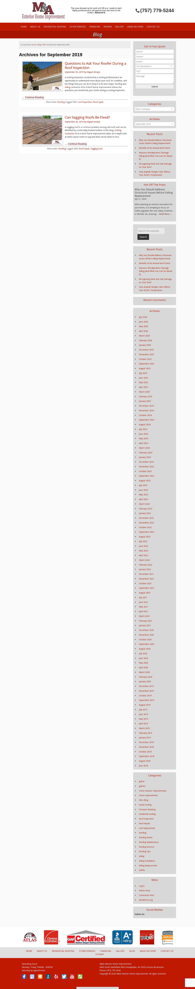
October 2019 (145, 695)
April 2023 (143, 499)
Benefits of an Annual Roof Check (154, 148)
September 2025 (146, 363)
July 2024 (143, 429)
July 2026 (143, 317)
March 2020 (144, 672)
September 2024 (146, 419)
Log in (142, 886)
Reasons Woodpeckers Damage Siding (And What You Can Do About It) (155, 156)
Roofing (61, 102)
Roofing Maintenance (149, 842)
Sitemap (99, 954)
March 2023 (144, 504)
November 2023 (146, 466)
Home (29, 951)
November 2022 (146, 522)
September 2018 (146, 756)
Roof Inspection (146, 818)
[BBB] (117, 943)
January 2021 (145, 625)
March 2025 (144, 391)
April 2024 (143, 443)
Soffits (142, 870)
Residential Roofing (63, 951)
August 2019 (144, 704)
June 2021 (143, 602)
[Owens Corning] (47, 943)
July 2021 (143, 597)
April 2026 (143, 331)
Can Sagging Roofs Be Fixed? (87, 117)
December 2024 (146, 405)
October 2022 (145, 527)
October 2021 (145, 583)
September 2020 (146, 644)
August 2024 (144, 424)
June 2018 (143, 765)
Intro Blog (143, 800)
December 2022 (146, 518)
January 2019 (145, 737)
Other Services (87, 951)
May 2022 (143, 550)
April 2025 (143, 387)
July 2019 (143, 709)
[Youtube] (72, 976)
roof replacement (147, 828)
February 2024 (145, 452)
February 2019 (145, 733)
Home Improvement (148, 795)
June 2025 (143, 377)
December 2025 (146, 349)
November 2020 (146, 634)
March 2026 (144, 335)
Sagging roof (96, 148)
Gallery (120, 951)
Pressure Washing (147, 809)
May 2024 (143, 438)
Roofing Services (146, 846)
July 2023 (143, 485)
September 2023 (146, 475)
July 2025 (143, 373)
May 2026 (143, 326)
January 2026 (145, 345)
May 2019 (143, 718)
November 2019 (146, 690)
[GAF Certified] (81, 943)
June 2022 (143, 546)
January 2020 (145, 681)
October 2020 (145, 639)
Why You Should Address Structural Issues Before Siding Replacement (154, 192)
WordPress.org (146, 900)
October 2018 (145, 751)
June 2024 (143, 434)
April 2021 (143, 611)
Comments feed (146, 895)
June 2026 (143, 321)
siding (67, 87)
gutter (141, 781)
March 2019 (144, 728)
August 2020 (144, 648)
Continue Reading (34, 97)
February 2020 (145, 677)
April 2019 (143, 723)
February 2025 (145, 396)
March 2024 (144, 447)
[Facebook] (24, 976)
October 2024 (145, 415)
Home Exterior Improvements (152, 790)
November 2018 (146, 747)
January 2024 (145, 457)
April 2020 (143, 667)
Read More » (165, 214)
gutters (142, 786)
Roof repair (98, 102)
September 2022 (146, 532)
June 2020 (143, 658)
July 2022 (143, 541)
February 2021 (145, 620)
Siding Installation (147, 860)
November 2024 (146, 410)
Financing (105, 951)
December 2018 (146, 742)
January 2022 (145, 569)
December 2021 (146, 574)
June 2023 (143, 490)
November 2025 (146, 354)
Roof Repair (144, 823)
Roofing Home (145, 837)
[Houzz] (80, 976)
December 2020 (146, 630)
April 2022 (143, 555)
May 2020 (143, 662)
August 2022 (144, 536)
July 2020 (143, 653)
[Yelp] (142, 943)
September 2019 (146, 700)
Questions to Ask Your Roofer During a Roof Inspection (95, 65)
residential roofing (147, 814)
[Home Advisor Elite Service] (163, 943)
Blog (39, 45)
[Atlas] (24, 943)
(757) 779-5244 (157, 10)
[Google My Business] (32, 976)
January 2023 (145, 513)
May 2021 (143, 606)
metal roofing (145, 804)
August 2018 (144, 761)
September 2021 (146, 588)
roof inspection (85, 102)
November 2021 (146, 578)
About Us (42, 951)
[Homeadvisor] (40, 976)
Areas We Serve (148, 951)
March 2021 (144, 616)
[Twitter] (64, 976)
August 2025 (144, 368)
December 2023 (146, 461)
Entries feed (144, 890)
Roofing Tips (145, 851)
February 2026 (145, 340)
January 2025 (145, 401)
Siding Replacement (148, 865)
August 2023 (144, 480)
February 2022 (145, 564)
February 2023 (145, 508)
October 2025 (145, 359)
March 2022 (144, 560)
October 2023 (145, 471)
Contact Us (167, 951)
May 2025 (143, 382)
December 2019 (146, 686)
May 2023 (143, 494)
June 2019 (143, 714)
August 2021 (144, 592)
